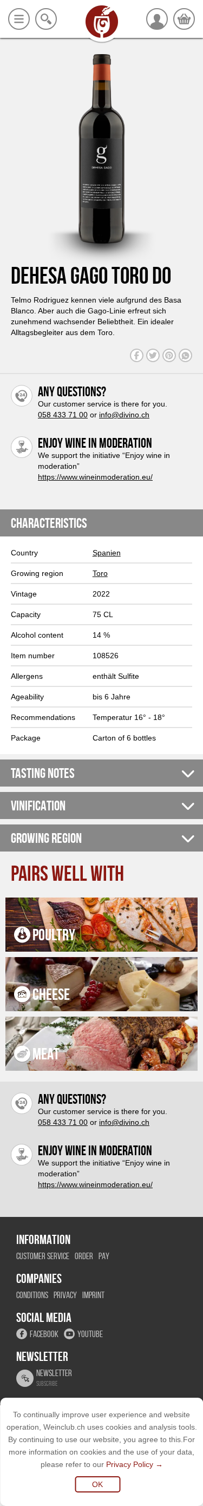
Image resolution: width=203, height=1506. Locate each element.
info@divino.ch (124, 414)
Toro (100, 573)
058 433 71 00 (63, 414)
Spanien (107, 552)
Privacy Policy (129, 1464)
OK (97, 1484)
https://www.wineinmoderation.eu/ (95, 477)
